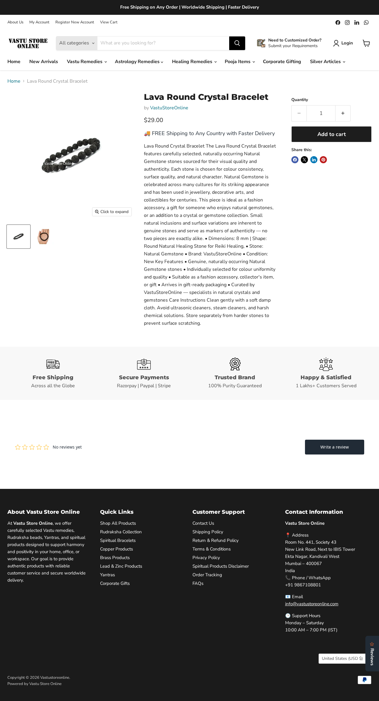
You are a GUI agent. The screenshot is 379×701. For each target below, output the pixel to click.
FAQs (197, 583)
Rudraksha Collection (121, 532)
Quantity (299, 99)
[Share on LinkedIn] (313, 159)
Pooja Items (238, 61)
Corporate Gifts (115, 583)
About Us (15, 22)
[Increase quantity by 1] (343, 113)
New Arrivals (43, 61)
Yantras (107, 575)
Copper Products (116, 549)
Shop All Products (118, 523)
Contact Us (203, 523)
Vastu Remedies (85, 61)
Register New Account (74, 22)
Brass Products (115, 558)
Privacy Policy (206, 558)
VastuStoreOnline (169, 108)
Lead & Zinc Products (121, 566)
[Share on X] (304, 159)
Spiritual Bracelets (118, 540)
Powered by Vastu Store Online (34, 683)
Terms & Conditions (211, 549)
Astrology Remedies (138, 61)
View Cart (109, 22)
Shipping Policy (207, 532)
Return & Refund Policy (215, 540)
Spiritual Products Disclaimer (220, 566)
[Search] (237, 43)
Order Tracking (207, 575)
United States (342, 658)
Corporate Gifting (282, 61)
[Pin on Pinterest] (323, 159)
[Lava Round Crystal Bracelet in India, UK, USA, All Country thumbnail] (18, 236)
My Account (39, 22)
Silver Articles (326, 61)
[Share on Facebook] (294, 159)
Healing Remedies (192, 61)
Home (13, 61)
